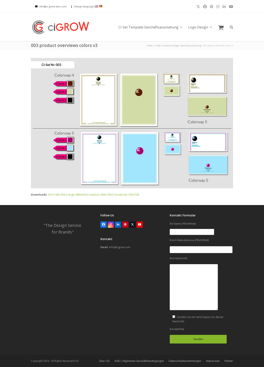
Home (150, 45)
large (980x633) (77, 194)
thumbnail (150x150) (126, 194)
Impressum (213, 361)
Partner (228, 361)
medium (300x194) (100, 194)
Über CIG (104, 361)
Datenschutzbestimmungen (185, 361)
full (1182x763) (56, 194)
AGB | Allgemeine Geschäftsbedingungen (139, 361)
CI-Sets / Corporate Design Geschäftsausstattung (178, 45)
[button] (221, 27)
